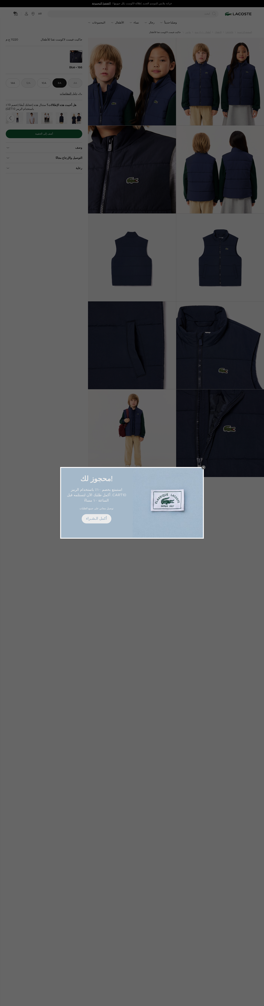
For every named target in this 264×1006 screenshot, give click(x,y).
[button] (203, 467)
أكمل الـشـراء (96, 518)
